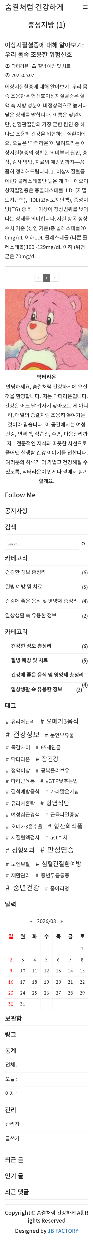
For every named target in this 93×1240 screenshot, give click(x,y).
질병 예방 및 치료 (54, 66)
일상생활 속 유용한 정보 (46, 615)
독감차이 (20, 748)
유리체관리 (23, 722)
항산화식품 (68, 826)
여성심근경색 (25, 815)
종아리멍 (59, 889)
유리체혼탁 (23, 804)
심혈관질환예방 (61, 864)
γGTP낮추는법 (62, 781)
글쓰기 (12, 1139)
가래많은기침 (64, 792)
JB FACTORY (63, 1231)
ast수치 (58, 838)
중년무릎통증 (55, 876)
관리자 (12, 1124)
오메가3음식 (62, 721)
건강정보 (26, 735)
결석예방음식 (25, 792)
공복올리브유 (55, 771)
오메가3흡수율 (26, 827)
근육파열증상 (64, 815)
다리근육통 (23, 781)
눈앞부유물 (62, 736)
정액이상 (20, 771)
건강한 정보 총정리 (46, 572)
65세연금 (51, 748)
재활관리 (20, 876)
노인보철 (20, 865)
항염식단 (57, 803)
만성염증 (60, 850)
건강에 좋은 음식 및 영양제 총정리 (46, 601)
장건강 (50, 759)
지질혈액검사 (25, 838)
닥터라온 (20, 760)
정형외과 (23, 850)
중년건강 (26, 888)
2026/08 (46, 921)
